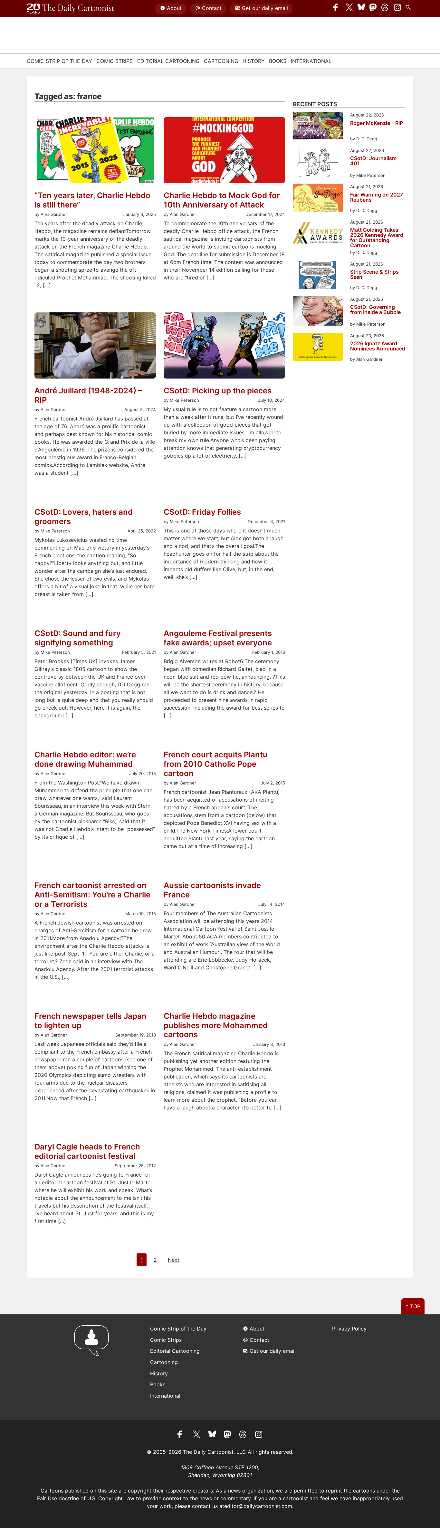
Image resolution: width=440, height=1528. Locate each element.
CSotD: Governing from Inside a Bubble (375, 309)
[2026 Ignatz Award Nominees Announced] (318, 348)
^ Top (413, 1306)
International (311, 61)
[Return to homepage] (93, 1367)
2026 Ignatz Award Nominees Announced (377, 346)
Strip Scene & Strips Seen (374, 274)
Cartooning (221, 61)
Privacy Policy (349, 1328)
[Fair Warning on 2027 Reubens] (318, 199)
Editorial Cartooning (168, 61)
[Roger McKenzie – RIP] (318, 127)
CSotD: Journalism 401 (373, 161)
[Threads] (385, 9)
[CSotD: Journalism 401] (318, 163)
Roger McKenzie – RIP (376, 123)
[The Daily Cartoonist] (70, 9)
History (254, 61)
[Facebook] (337, 9)
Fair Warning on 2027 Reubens (376, 197)
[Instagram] (397, 9)
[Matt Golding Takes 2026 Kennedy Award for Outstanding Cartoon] (318, 234)
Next (173, 1260)
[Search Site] (409, 9)
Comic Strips (114, 61)
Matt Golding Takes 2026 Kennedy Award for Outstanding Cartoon (376, 237)
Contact (212, 8)
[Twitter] (349, 9)
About (174, 8)
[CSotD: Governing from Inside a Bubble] (318, 312)
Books (277, 61)
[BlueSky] (361, 9)
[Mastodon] (373, 9)
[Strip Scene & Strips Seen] (318, 276)
